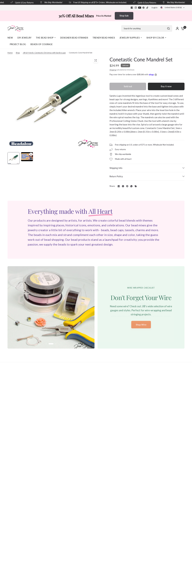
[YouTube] (140, 8)
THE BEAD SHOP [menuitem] (44, 37)
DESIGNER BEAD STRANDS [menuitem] (74, 37)
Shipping (113, 70)
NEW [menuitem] (10, 37)
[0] (181, 28)
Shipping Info (116, 168)
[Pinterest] (144, 8)
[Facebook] (132, 8)
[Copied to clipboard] (135, 186)
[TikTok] (147, 8)
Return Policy (116, 176)
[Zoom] (95, 60)
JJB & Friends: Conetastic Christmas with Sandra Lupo (44, 53)
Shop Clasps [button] (141, 326)
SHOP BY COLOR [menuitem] (155, 37)
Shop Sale (124, 15)
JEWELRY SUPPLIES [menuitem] (129, 37)
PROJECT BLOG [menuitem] (18, 44)
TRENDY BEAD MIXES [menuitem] (104, 37)
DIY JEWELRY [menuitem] (24, 37)
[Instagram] (136, 8)
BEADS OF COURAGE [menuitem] (41, 44)
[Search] (168, 28)
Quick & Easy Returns (21, 2)
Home (10, 53)
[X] (123, 186)
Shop (18, 53)
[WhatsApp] (131, 186)
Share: (112, 186)
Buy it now (166, 86)
